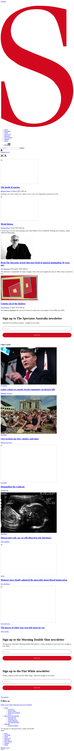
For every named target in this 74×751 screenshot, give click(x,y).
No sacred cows (5, 624)
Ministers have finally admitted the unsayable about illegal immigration (34, 580)
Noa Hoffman (5, 584)
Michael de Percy (6, 443)
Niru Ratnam (5, 307)
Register (3, 152)
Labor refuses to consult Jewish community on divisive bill (28, 389)
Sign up (37, 335)
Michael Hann (5, 191)
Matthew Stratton (6, 393)
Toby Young (5, 631)
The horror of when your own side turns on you (22, 627)
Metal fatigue (7, 224)
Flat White (4, 385)
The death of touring (10, 187)
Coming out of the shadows (13, 303)
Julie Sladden (5, 542)
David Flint (4, 490)
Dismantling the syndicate (13, 487)
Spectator (3, 1)
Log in (8, 152)
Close (2, 730)
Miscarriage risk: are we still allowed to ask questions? (26, 538)
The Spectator (5, 269)
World (2, 576)
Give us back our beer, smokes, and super (20, 439)
